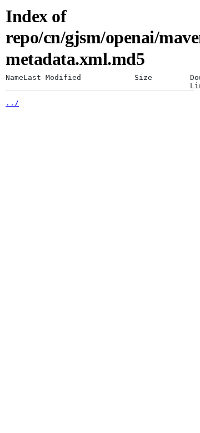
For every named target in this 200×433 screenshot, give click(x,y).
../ (12, 103)
